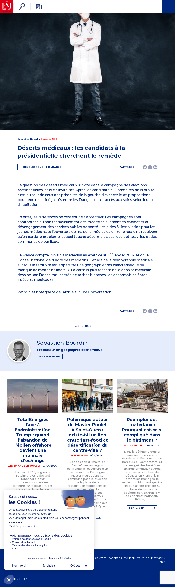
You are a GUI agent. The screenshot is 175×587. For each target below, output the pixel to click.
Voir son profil (49, 356)
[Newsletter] (38, 6)
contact (100, 558)
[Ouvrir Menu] (168, 6)
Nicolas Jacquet (133, 445)
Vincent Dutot (79, 455)
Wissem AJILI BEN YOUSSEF (24, 466)
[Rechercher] (21, 6)
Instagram (158, 558)
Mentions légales (19, 579)
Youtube (143, 558)
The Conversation (96, 292)
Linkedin (159, 562)
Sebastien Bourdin (29, 139)
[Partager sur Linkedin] (155, 167)
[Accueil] (6, 6)
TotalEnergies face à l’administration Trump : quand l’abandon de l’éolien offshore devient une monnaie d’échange (32, 440)
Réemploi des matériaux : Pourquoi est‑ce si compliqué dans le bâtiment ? (142, 430)
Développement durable (42, 167)
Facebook (115, 558)
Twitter (129, 558)
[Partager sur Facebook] (150, 167)
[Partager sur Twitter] (145, 167)
